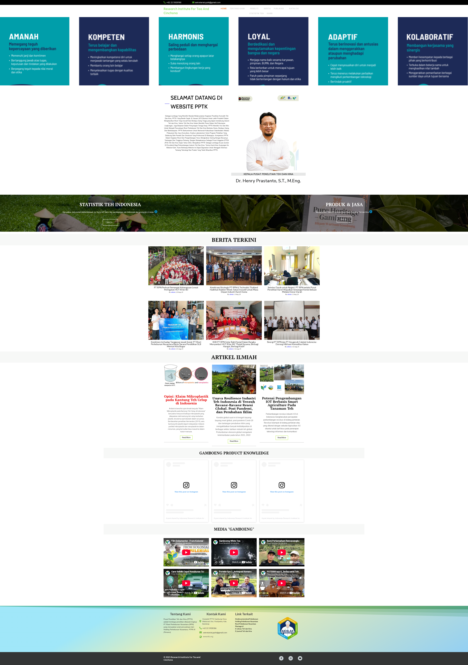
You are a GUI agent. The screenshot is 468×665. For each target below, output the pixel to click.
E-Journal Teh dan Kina (243, 631)
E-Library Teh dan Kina (243, 629)
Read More (186, 437)
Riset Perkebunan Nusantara (245, 624)
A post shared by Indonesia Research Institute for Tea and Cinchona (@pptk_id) (197, 518)
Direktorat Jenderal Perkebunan (246, 619)
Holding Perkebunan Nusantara (246, 621)
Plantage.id (239, 626)
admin (173, 292)
